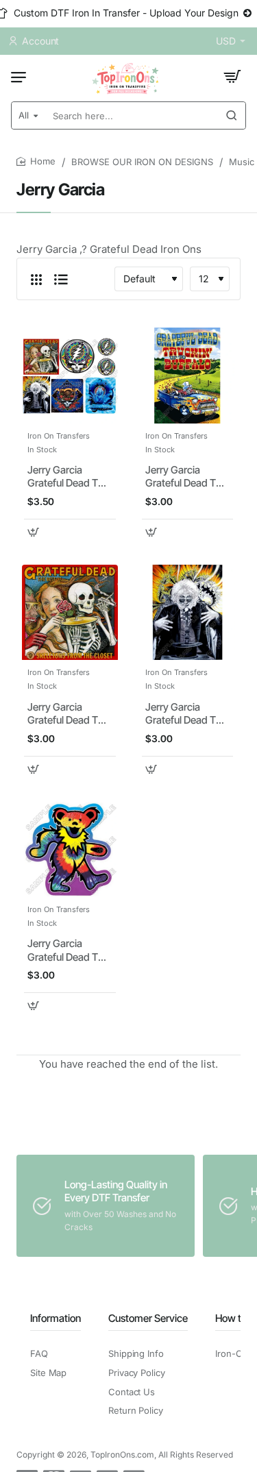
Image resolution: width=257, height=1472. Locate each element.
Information (55, 1318)
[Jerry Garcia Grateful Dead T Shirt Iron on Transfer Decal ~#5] (70, 850)
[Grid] (36, 279)
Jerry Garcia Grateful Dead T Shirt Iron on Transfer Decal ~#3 (62, 714)
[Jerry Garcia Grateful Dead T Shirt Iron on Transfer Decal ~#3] (70, 613)
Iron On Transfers (58, 436)
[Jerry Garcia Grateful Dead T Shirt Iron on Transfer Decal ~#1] (70, 376)
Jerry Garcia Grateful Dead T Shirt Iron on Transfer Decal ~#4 (180, 714)
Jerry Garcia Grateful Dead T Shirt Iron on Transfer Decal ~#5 (62, 950)
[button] (33, 532)
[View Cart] (232, 77)
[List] (61, 279)
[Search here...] (231, 115)
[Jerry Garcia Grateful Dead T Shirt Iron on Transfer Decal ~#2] (188, 376)
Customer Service (148, 1318)
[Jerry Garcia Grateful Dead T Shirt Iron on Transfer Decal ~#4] (188, 613)
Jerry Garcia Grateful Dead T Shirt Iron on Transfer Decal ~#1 (68, 477)
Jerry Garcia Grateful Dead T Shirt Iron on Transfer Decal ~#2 (180, 477)
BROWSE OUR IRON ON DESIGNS (142, 161)
